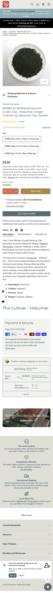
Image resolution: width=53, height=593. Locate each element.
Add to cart (35, 191)
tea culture (34, 501)
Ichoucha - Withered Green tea (20, 31)
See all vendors (26, 469)
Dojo (31, 504)
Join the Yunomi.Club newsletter (23, 11)
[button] (43, 4)
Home (5, 31)
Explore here (26, 420)
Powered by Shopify (24, 585)
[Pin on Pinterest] (21, 230)
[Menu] (49, 4)
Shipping (11, 177)
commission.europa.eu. (26, 26)
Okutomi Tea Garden (11, 104)
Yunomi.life (12, 585)
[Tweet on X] (11, 230)
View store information (15, 206)
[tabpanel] (26, 277)
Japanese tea (21, 501)
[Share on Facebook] (16, 230)
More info (26, 394)
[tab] (8, 234)
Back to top (26, 515)
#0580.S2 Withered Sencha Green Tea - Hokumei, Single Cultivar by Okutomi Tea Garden (26, 34)
